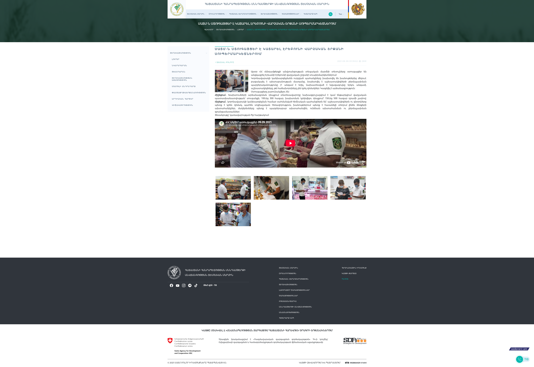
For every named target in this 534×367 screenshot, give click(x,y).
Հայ (341, 14)
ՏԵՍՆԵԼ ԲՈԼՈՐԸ (225, 62)
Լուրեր (240, 30)
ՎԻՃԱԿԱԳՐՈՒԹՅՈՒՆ (182, 105)
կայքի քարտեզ (349, 273)
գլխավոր (208, 30)
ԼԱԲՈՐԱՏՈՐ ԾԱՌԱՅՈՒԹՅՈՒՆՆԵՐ (294, 290)
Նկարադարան (179, 65)
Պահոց (345, 279)
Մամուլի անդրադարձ (184, 86)
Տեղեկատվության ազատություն (182, 79)
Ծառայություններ (290, 14)
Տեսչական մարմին (195, 14)
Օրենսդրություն (217, 14)
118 (215, 285)
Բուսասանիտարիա (287, 301)
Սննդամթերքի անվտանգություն (295, 307)
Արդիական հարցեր (182, 99)
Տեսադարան (178, 72)
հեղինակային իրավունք (354, 268)
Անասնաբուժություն (289, 312)
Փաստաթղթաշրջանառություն (189, 93)
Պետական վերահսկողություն (242, 14)
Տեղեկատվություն (269, 14)
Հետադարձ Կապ (310, 14)
